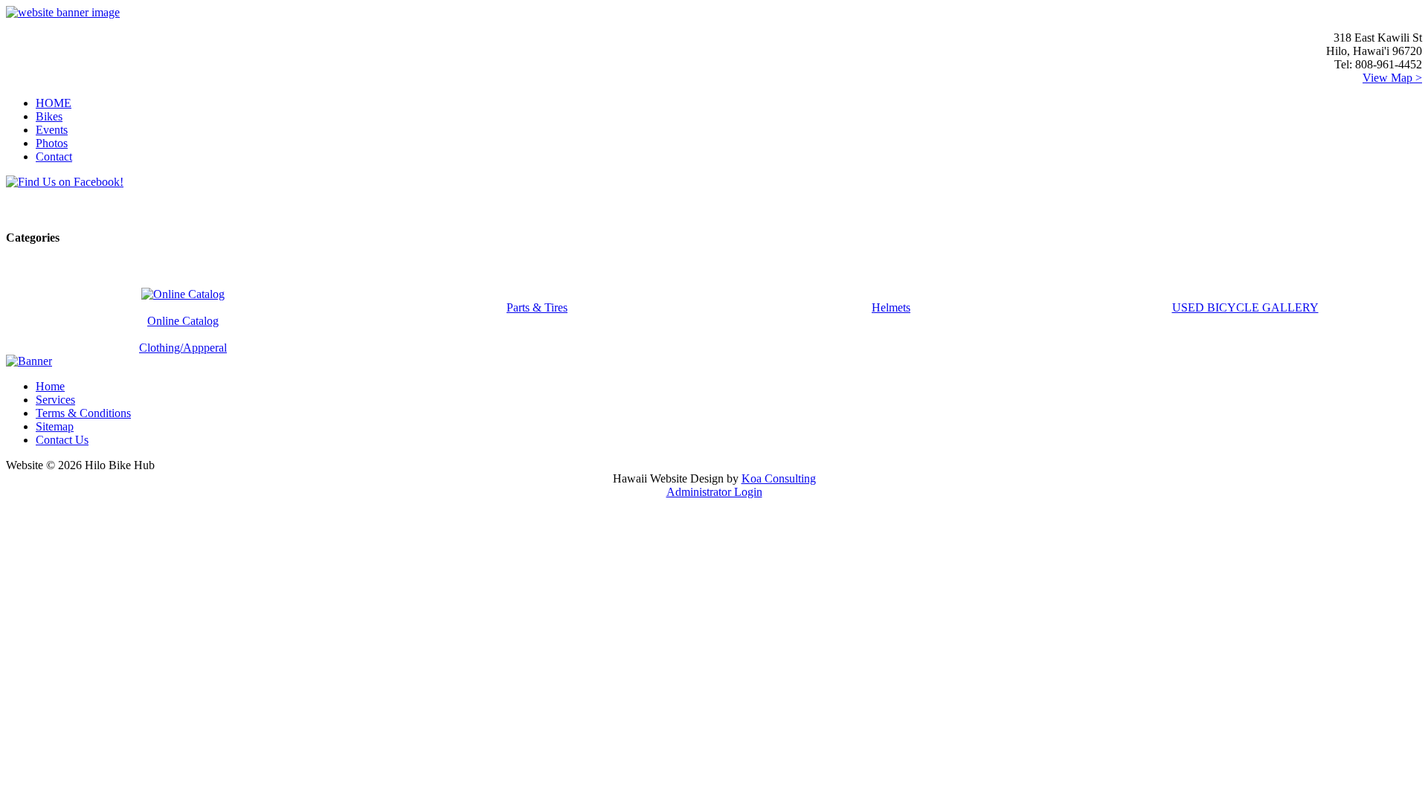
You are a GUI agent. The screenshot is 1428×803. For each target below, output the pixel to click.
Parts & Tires (536, 307)
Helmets (891, 307)
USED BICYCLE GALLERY (1245, 307)
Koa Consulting (779, 478)
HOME (53, 103)
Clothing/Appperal (183, 347)
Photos (52, 143)
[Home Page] (63, 12)
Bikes (49, 116)
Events (52, 129)
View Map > (1392, 77)
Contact (54, 156)
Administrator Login (714, 492)
